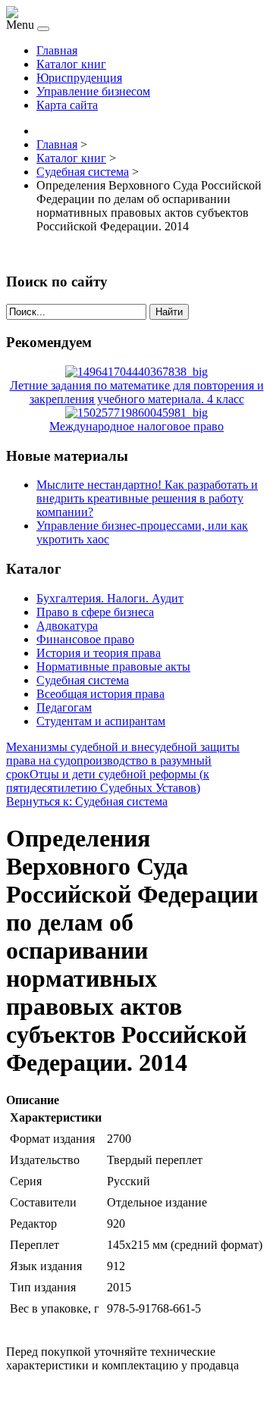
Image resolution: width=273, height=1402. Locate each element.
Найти (169, 312)
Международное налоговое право (136, 426)
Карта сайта (67, 105)
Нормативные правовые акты (113, 666)
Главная (56, 50)
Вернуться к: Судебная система (87, 801)
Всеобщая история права (100, 693)
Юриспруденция (79, 77)
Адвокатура (67, 625)
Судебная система (82, 680)
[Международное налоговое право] (136, 412)
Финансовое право (85, 639)
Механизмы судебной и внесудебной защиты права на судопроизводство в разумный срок (123, 760)
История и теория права (98, 652)
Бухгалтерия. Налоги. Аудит (110, 598)
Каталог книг (71, 64)
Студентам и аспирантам (100, 721)
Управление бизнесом (93, 91)
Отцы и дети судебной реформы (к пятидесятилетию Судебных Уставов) (107, 781)
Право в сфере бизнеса (95, 612)
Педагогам (64, 707)
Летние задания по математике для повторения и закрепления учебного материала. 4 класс (137, 392)
